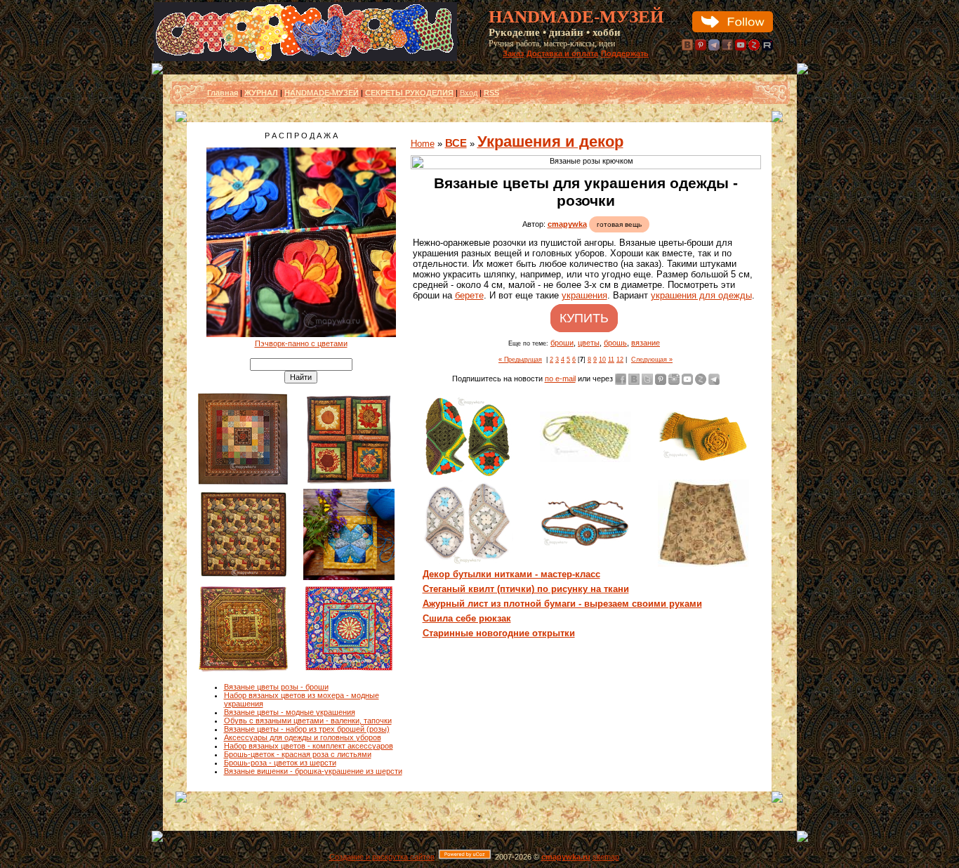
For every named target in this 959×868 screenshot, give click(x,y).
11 (611, 359)
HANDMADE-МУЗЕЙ (321, 92)
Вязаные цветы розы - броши (276, 687)
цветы (589, 342)
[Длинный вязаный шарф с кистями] (703, 460)
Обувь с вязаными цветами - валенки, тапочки (308, 720)
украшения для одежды (701, 295)
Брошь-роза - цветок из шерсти (280, 762)
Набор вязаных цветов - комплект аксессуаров (308, 746)
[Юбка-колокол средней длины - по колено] (703, 564)
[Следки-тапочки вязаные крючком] (467, 562)
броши (562, 342)
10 (602, 359)
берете (469, 295)
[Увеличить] (586, 162)
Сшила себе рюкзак (467, 618)
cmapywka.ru (565, 857)
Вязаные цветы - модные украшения (289, 712)
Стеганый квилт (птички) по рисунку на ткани (526, 589)
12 (619, 359)
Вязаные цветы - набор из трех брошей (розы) (307, 729)
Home (423, 143)
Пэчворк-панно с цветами (301, 343)
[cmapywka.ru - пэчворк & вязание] (305, 58)
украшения (584, 295)
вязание (645, 342)
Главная (222, 92)
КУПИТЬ (584, 318)
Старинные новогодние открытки (499, 633)
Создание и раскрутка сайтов (382, 857)
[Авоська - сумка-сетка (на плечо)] (585, 459)
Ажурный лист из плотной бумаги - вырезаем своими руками (562, 603)
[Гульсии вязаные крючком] (467, 477)
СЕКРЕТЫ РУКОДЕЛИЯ (409, 92)
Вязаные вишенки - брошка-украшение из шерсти (313, 771)
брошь (615, 342)
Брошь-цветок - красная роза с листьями (297, 754)
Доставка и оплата (562, 53)
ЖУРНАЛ (261, 92)
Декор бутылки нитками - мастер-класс (511, 574)
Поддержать (625, 53)
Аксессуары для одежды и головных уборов (302, 737)
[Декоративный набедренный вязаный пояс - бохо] (585, 545)
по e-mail (560, 378)
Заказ (513, 53)
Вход (468, 92)
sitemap (606, 857)
